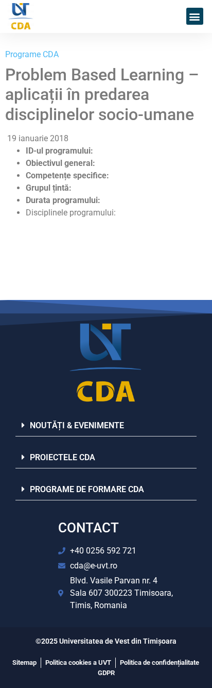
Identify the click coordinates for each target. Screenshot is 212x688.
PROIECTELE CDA (62, 457)
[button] (194, 16)
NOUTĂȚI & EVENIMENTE (77, 425)
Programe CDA (32, 54)
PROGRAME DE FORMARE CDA (87, 489)
